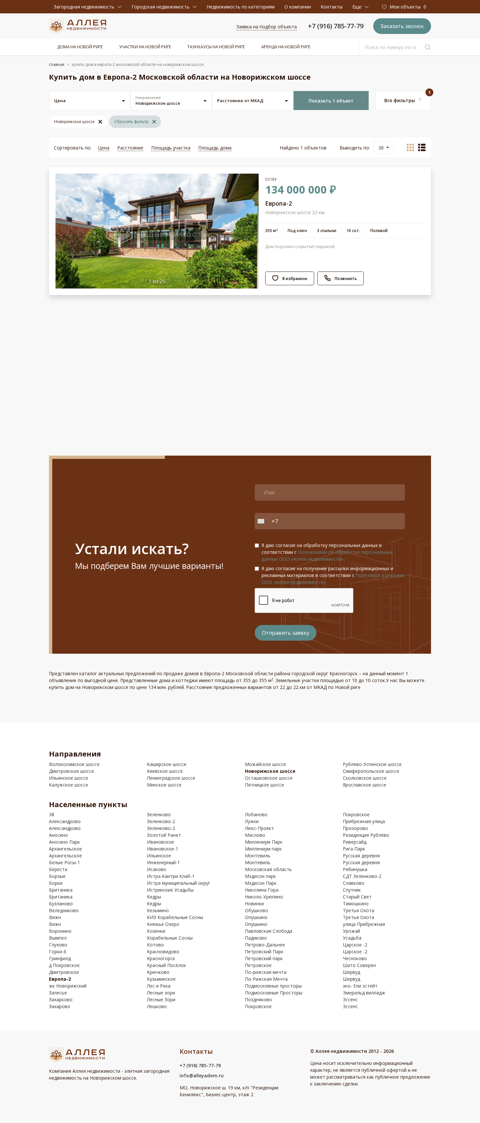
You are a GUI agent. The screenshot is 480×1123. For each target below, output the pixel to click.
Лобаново (256, 814)
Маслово (255, 835)
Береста (58, 869)
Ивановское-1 (162, 849)
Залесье (58, 993)
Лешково (157, 1006)
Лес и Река (158, 986)
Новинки (254, 903)
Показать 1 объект (331, 101)
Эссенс (350, 999)
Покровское (258, 1006)
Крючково (158, 972)
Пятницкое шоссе (264, 785)
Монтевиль (257, 855)
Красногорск (161, 958)
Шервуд (351, 972)
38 (51, 814)
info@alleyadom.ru (202, 1075)
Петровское (258, 965)
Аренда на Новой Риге (286, 47)
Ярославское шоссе (364, 785)
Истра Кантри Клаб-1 (171, 876)
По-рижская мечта (265, 972)
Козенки (156, 931)
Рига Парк (354, 849)
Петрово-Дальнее (265, 945)
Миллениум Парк (263, 842)
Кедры (154, 897)
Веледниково (64, 910)
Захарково (60, 999)
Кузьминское (161, 979)
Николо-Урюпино (264, 897)
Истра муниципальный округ (178, 883)
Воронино (60, 931)
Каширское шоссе (166, 764)
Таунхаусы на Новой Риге (216, 47)
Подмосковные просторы (273, 986)
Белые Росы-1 (64, 862)
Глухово (58, 945)
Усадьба (352, 938)
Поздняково (258, 999)
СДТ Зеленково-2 (362, 876)
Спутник (352, 890)
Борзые (57, 876)
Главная (56, 64)
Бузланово (61, 903)
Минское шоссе (164, 785)
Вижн (55, 917)
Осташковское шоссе (269, 778)
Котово (155, 945)
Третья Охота (358, 910)
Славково (353, 883)
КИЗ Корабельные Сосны (175, 917)
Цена (103, 148)
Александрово (65, 821)
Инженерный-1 (163, 862)
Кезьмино (158, 910)
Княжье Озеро (163, 924)
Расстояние (130, 148)
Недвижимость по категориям (241, 7)
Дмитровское (64, 972)
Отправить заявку (285, 632)
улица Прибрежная (364, 924)
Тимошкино (356, 903)
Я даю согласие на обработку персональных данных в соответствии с (327, 552)
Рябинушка (355, 869)
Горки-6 (57, 951)
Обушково (256, 910)
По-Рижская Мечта (266, 979)
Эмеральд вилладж (364, 993)
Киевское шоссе (165, 771)
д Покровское (64, 965)
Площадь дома (215, 148)
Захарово (59, 1006)
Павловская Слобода (268, 931)
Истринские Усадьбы (170, 890)
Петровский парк (264, 958)
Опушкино (256, 917)
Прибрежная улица (364, 821)
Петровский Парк (264, 951)
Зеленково (159, 814)
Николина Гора (262, 890)
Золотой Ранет (164, 835)
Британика (60, 890)
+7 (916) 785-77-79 (335, 26)
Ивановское (160, 842)
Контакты (332, 7)
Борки (55, 883)
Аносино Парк (64, 842)
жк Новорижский (68, 986)
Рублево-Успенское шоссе (372, 764)
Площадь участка (170, 148)
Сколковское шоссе (365, 778)
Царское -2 (355, 945)
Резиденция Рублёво (366, 835)
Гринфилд (60, 958)
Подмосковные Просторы (273, 993)
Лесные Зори (161, 999)
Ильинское (159, 855)
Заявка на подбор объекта (266, 26)
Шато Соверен (359, 965)
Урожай (351, 931)
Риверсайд (354, 842)
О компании (297, 7)
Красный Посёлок (166, 965)
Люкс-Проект (259, 828)
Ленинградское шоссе (171, 778)
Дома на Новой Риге (80, 47)
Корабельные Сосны (170, 938)
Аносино (58, 835)
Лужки (252, 821)
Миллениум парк (263, 849)
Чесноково (355, 958)
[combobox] (262, 521)
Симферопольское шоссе (371, 771)
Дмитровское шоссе (71, 771)
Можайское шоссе (265, 764)
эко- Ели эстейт (360, 986)
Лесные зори (161, 993)
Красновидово (163, 951)
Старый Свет (357, 897)
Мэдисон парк (260, 876)
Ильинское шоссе (68, 778)
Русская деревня (361, 855)
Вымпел (58, 938)
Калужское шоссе (68, 785)
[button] (88, 6)
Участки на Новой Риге (145, 47)
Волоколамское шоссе (74, 764)
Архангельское (65, 849)
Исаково (156, 869)
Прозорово (355, 828)
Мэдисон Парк (261, 883)
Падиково (256, 938)
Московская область (268, 869)
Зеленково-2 (161, 821)
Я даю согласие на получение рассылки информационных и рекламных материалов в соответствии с (333, 575)
